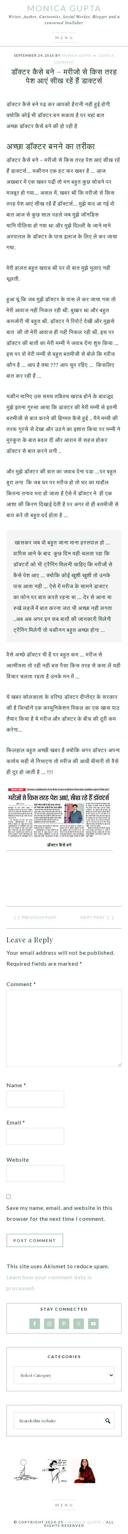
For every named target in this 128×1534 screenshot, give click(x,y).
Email (15, 1122)
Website (17, 1159)
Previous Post (39, 917)
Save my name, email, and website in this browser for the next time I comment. (59, 1213)
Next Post (93, 917)
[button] (64, 37)
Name (16, 1085)
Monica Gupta (64, 8)
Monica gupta (85, 1522)
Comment (21, 984)
